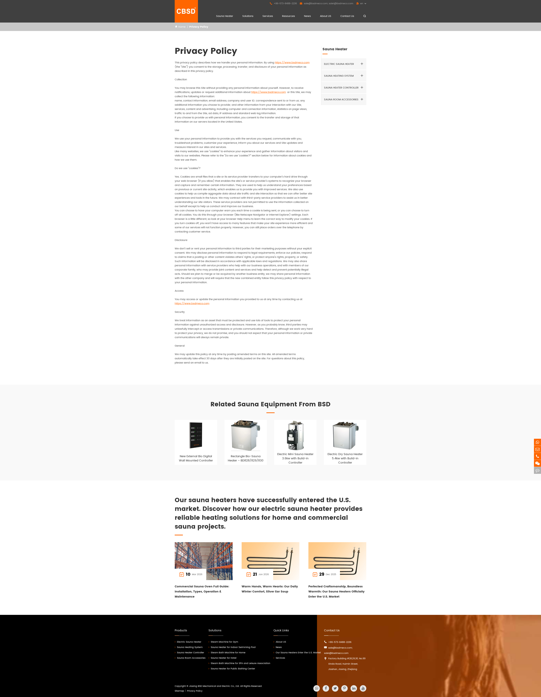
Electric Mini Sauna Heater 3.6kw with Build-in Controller (295, 458)
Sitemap (179, 691)
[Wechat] (537, 463)
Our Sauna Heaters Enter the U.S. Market (298, 652)
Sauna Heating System (339, 76)
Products (181, 630)
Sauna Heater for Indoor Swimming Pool (233, 647)
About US (325, 16)
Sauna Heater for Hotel (223, 658)
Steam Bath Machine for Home (228, 652)
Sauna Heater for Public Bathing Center (233, 669)
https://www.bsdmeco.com (292, 63)
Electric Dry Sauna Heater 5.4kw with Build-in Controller (345, 458)
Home (182, 27)
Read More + (219, 574)
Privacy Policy (198, 27)
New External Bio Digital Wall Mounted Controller (196, 458)
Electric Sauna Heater (339, 64)
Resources (288, 16)
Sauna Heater (224, 16)
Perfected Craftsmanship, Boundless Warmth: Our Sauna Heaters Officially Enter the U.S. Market (336, 591)
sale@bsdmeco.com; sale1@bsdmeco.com (326, 3)
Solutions (247, 16)
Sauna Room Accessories (341, 99)
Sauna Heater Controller (341, 88)
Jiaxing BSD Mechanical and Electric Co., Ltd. (214, 686)
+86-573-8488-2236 (283, 3)
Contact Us (347, 16)
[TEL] (537, 456)
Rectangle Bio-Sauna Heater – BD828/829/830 (245, 458)
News (307, 16)
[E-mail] (537, 449)
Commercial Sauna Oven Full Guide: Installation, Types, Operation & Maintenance (202, 591)
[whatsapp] (537, 442)
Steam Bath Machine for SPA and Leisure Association (240, 663)
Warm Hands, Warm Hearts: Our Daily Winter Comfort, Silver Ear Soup (270, 589)
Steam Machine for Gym (224, 642)
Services (267, 16)
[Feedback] (537, 470)
